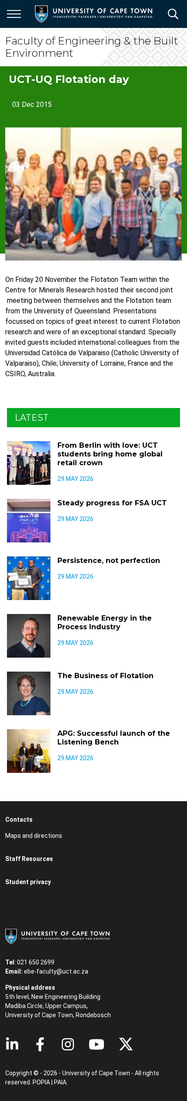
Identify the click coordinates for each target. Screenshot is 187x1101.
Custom (68, 1044)
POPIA (41, 1082)
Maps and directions (33, 835)
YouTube (96, 1044)
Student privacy (28, 881)
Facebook (40, 1044)
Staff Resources (29, 858)
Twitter (126, 1044)
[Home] (57, 935)
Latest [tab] (32, 417)
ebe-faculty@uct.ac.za (56, 971)
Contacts (19, 819)
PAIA (60, 1082)
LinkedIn (12, 1044)
